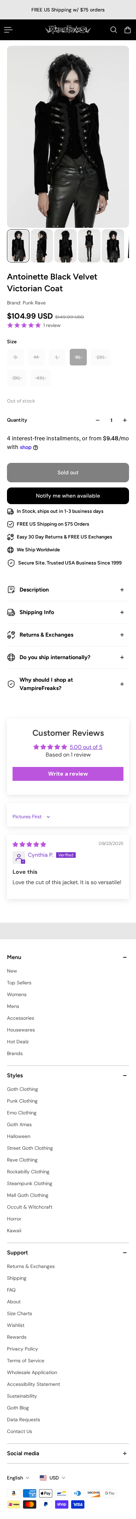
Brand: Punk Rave (26, 303)
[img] (29, 844)
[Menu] (8, 29)
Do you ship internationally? (55, 657)
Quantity (17, 420)
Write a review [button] (68, 773)
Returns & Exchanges (46, 634)
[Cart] (128, 29)
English (15, 1478)
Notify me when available (68, 495)
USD (54, 1478)
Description (34, 589)
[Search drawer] (114, 29)
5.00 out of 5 (86, 747)
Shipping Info (37, 612)
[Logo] (68, 30)
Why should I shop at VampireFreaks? (46, 683)
